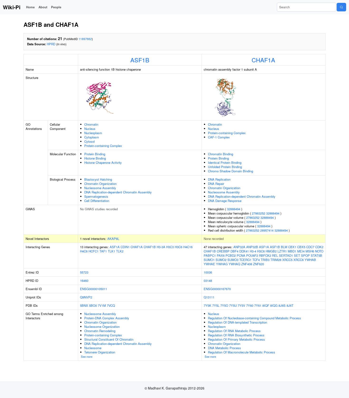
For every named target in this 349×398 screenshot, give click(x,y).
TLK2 (119, 251)
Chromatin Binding (220, 154)
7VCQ (111, 305)
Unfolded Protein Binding (225, 167)
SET (297, 255)
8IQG (274, 305)
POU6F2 (252, 255)
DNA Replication (219, 179)
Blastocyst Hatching (98, 179)
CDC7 (310, 247)
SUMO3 (232, 259)
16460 (84, 280)
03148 (208, 280)
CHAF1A (263, 59)
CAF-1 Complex (219, 137)
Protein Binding (94, 154)
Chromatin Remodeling (99, 331)
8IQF (265, 305)
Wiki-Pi (11, 7)
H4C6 (84, 251)
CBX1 (292, 247)
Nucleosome (92, 348)
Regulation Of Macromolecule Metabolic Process (241, 352)
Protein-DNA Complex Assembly (106, 318)
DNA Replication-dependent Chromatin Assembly (118, 192)
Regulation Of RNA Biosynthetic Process (236, 335)
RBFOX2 (265, 255)
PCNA (241, 255)
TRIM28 (275, 259)
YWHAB (310, 259)
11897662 (85, 39)
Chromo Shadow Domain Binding (230, 171)
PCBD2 (231, 255)
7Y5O (224, 305)
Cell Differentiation (96, 200)
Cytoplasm (91, 137)
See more (86, 356)
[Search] (341, 7)
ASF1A (115, 247)
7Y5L (215, 305)
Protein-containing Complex (103, 145)
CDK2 (319, 247)
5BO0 (93, 305)
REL (275, 255)
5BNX (84, 305)
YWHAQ (234, 264)
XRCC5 (287, 259)
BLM (284, 247)
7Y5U (233, 305)
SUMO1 (209, 259)
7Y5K (207, 305)
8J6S (282, 305)
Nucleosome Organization (102, 326)
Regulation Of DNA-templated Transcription (237, 322)
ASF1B (139, 59)
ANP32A (239, 247)
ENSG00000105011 (93, 289)
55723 (84, 272)
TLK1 (111, 251)
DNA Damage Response (224, 200)
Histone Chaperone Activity (103, 162)
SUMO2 (221, 259)
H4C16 (188, 247)
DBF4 (234, 251)
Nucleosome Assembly (100, 188)
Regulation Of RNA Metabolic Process (234, 331)
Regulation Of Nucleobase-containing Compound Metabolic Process (254, 318)
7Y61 (257, 305)
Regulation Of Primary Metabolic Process (236, 339)
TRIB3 (265, 259)
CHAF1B (150, 247)
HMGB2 (271, 251)
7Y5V (241, 305)
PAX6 (221, 255)
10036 (208, 272)
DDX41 (244, 251)
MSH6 (310, 251)
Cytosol (89, 141)
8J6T (290, 305)
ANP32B (252, 247)
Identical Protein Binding (224, 162)
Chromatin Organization (100, 183)
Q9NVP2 (86, 297)
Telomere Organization (99, 352)
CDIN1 (125, 247)
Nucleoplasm (93, 133)
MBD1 (292, 251)
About (42, 7)
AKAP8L (113, 238)
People (56, 7)
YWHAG (222, 264)
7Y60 (249, 305)
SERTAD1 (286, 255)
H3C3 (170, 247)
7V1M (102, 305)
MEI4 (301, 251)
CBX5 (301, 247)
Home (30, 7)
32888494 (233, 209)
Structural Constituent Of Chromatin (108, 339)
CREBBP (223, 251)
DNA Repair (216, 183)
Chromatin (91, 124)
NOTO (319, 251)
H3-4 (253, 251)
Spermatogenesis (96, 196)
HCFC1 (94, 251)
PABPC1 (210, 255)
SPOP (305, 255)
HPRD (51, 44)
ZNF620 (258, 264)
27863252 (258, 213)
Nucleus (89, 128)
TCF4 (256, 259)
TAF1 (103, 251)
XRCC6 (298, 259)
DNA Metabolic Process (224, 348)
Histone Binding (95, 158)
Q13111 (209, 297)
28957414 (267, 230)
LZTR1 (282, 251)
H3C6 (178, 247)
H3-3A (161, 247)
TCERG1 (245, 259)
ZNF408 (246, 264)
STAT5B (316, 255)
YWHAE (209, 264)
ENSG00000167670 (217, 289)
